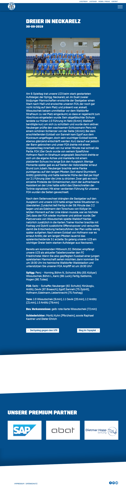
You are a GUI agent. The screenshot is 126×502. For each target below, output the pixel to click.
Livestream (83, 1)
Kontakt (115, 1)
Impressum (19, 484)
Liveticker (93, 1)
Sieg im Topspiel (87, 330)
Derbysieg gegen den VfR (43, 330)
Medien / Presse (104, 1)
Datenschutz (31, 484)
